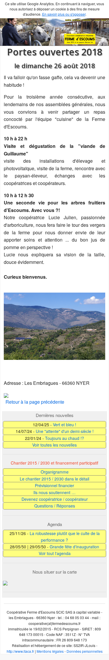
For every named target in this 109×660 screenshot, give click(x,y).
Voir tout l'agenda (55, 553)
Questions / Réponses (54, 506)
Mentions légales (50, 651)
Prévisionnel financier (54, 485)
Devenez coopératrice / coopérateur (55, 499)
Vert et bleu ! (64, 424)
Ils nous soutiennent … (54, 492)
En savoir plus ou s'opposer (63, 14)
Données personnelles (85, 651)
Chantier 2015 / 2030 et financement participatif (54, 463)
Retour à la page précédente (35, 401)
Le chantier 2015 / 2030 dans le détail (54, 479)
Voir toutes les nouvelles (54, 445)
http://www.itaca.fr (20, 651)
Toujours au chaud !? (64, 438)
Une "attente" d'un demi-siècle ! (65, 431)
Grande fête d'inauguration (74, 547)
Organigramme (55, 472)
